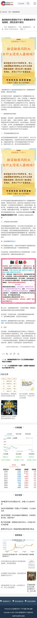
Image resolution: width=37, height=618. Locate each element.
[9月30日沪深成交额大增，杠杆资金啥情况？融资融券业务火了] (18, 546)
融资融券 (14, 90)
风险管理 (4, 321)
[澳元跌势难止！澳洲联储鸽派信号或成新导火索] (9, 385)
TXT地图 (23, 609)
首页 (9, 12)
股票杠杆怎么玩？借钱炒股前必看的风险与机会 (17, 529)
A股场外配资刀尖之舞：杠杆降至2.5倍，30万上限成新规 (13, 586)
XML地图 (29, 609)
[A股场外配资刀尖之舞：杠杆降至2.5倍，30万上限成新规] (31, 588)
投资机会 (12, 241)
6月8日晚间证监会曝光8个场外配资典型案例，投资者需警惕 (13, 562)
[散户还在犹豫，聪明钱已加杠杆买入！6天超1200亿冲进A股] (27, 385)
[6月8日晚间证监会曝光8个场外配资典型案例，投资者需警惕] (31, 564)
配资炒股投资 (16, 12)
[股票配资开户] (7, 3)
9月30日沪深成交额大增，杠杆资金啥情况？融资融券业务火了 (18, 555)
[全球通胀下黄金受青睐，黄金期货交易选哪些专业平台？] (31, 576)
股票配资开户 (7, 601)
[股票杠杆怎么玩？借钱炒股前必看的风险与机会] (9, 407)
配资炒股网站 (31, 601)
